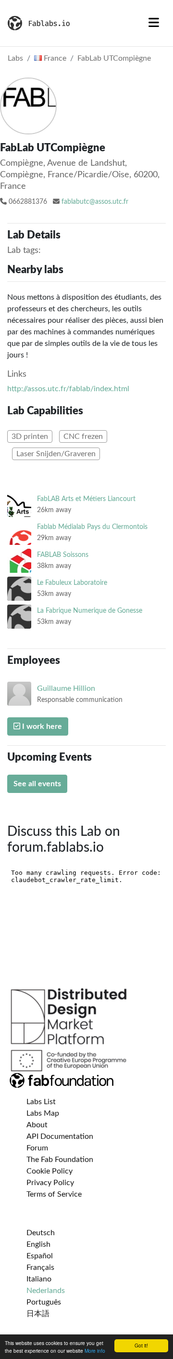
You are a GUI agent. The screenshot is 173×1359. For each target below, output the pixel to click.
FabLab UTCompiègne (114, 58)
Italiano (38, 1279)
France (54, 58)
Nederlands (45, 1290)
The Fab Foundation (59, 1159)
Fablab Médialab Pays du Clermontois (92, 526)
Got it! (141, 1345)
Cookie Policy (49, 1171)
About (37, 1125)
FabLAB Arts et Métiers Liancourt (86, 498)
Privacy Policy (50, 1183)
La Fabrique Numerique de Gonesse (89, 610)
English (38, 1244)
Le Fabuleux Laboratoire (72, 582)
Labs (15, 58)
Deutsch (40, 1233)
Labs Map (42, 1113)
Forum (37, 1148)
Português (43, 1302)
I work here (41, 726)
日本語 (37, 1314)
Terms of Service (54, 1194)
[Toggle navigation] (153, 23)
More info (95, 1350)
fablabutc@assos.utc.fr (95, 201)
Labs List (41, 1102)
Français (40, 1267)
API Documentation (59, 1136)
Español (39, 1256)
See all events (37, 784)
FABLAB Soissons (62, 554)
